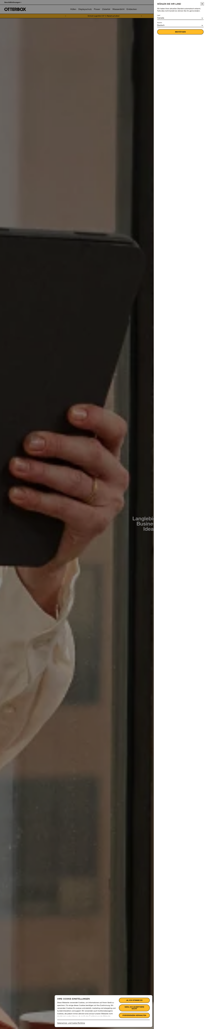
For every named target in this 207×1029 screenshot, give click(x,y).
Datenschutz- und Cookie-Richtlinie (71, 1023)
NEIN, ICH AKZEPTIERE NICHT (134, 1008)
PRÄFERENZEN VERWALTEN (134, 1015)
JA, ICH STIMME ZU (134, 1000)
